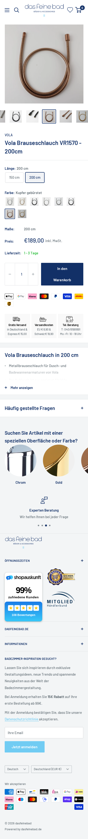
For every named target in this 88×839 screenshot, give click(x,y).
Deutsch (12, 769)
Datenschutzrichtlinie (22, 719)
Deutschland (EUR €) (47, 769)
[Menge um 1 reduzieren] (10, 274)
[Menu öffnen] (7, 10)
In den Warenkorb (62, 274)
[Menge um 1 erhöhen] (33, 274)
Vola (9, 135)
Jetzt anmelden (25, 746)
